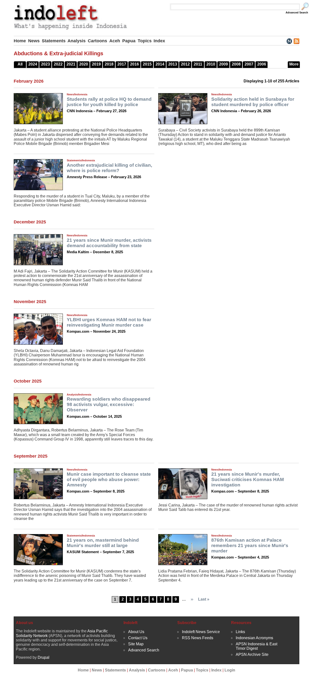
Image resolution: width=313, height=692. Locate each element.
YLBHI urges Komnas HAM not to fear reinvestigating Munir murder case (109, 322)
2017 (121, 64)
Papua (128, 40)
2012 (185, 64)
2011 (198, 64)
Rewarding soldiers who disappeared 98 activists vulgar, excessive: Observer (108, 404)
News (34, 40)
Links (240, 632)
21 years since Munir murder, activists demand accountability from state (109, 243)
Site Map (136, 644)
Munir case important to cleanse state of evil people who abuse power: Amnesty (109, 479)
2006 (261, 64)
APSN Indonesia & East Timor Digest (256, 646)
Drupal (43, 657)
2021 (71, 64)
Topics (145, 40)
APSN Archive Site (252, 654)
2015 (147, 64)
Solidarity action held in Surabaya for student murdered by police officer (252, 102)
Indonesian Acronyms (254, 638)
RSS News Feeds (197, 638)
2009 (223, 64)
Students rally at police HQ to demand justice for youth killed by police (109, 102)
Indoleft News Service (201, 632)
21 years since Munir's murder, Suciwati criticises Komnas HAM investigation (247, 479)
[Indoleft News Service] (289, 40)
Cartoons (97, 40)
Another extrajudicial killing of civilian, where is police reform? (109, 168)
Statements (54, 40)
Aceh (114, 40)
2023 (45, 64)
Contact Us (137, 638)
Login (229, 670)
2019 (96, 64)
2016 (134, 64)
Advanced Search (297, 12)
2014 (160, 64)
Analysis (76, 40)
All (20, 64)
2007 (249, 64)
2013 (172, 64)
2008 (236, 64)
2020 (83, 64)
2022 (58, 64)
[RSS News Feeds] (296, 40)
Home (20, 40)
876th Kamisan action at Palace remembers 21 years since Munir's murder (249, 545)
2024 (32, 64)
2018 (109, 64)
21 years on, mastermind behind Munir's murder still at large (103, 543)
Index (159, 40)
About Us (136, 632)
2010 (210, 64)
